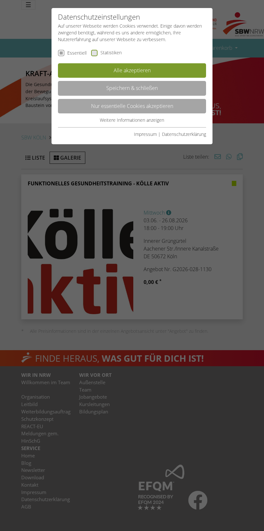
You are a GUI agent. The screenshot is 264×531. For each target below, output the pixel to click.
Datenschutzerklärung (184, 134)
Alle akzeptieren (132, 70)
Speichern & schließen (132, 88)
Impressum (145, 134)
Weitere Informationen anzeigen (132, 120)
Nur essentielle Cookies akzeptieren (132, 106)
